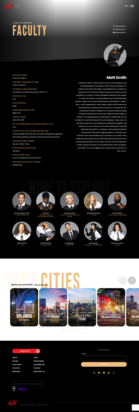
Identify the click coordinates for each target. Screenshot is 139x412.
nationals (16, 371)
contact (37, 368)
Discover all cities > (41, 285)
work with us (39, 371)
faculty (15, 361)
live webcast (39, 364)
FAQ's (36, 357)
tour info (16, 368)
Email (84, 353)
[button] (61, 328)
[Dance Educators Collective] (19, 388)
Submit (103, 364)
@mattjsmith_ (121, 26)
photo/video (39, 361)
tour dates (16, 364)
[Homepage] (17, 6)
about (14, 357)
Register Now (24, 351)
